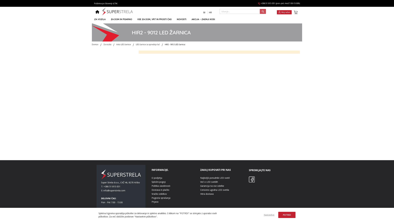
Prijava (155, 201)
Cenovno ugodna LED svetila (214, 189)
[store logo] (117, 11)
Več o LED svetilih (209, 181)
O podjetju (157, 177)
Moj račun (285, 12)
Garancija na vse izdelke (212, 185)
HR (210, 12)
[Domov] (97, 12)
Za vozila (107, 44)
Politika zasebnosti (161, 185)
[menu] (195, 19)
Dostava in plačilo (160, 189)
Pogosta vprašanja (161, 197)
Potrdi (287, 214)
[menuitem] (99, 19)
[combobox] (243, 11)
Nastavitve (269, 214)
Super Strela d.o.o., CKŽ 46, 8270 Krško (120, 182)
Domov (95, 44)
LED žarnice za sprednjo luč (148, 44)
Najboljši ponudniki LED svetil (215, 177)
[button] (204, 12)
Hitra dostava (207, 193)
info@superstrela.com (114, 190)
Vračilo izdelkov (159, 193)
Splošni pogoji (159, 181)
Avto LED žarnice (123, 44)
